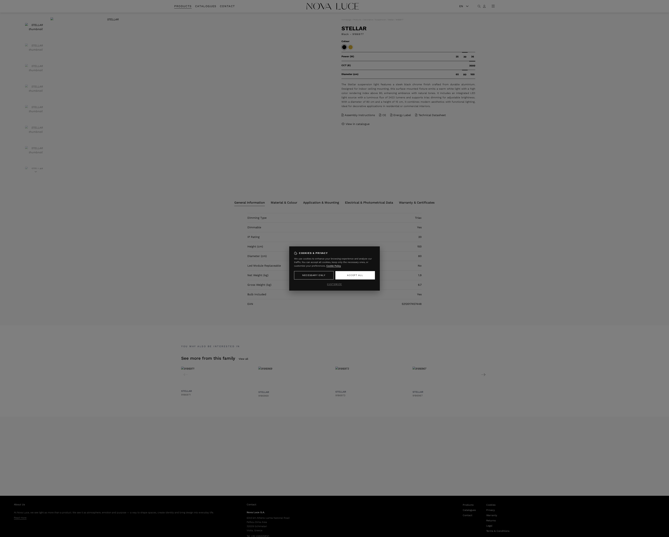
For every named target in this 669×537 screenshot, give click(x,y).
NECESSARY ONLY (313, 275)
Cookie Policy (333, 265)
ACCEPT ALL (355, 275)
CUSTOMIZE (334, 284)
